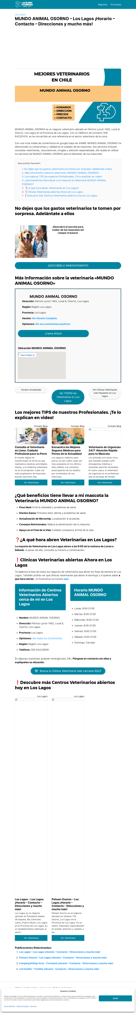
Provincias (116, 4)
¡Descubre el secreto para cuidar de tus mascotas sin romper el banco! (68, 229)
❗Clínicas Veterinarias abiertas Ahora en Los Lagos (52, 191)
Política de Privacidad (22, 1006)
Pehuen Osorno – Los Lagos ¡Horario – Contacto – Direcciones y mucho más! (63, 957)
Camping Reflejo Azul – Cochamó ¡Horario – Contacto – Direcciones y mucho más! (66, 963)
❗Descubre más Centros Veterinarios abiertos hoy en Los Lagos (59, 195)
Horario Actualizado (31, 389)
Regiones (102, 4)
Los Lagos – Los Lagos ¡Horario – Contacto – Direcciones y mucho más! (59, 952)
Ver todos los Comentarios (47, 638)
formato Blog (40, 426)
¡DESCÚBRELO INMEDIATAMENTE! (68, 265)
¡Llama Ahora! (53, 333)
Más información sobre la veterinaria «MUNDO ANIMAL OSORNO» (60, 172)
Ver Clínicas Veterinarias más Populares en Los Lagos (105, 392)
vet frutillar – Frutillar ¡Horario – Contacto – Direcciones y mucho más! (59, 969)
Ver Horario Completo (44, 318)
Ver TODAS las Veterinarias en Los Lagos (68, 397)
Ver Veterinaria (31, 482)
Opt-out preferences (9, 1006)
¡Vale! (115, 998)
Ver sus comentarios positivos (52, 324)
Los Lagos (20, 15)
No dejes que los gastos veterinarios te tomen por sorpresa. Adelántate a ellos (67, 169)
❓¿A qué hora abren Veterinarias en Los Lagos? (50, 188)
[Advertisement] (68, 48)
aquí (66, 579)
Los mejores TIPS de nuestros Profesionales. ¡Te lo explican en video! (62, 176)
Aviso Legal (33, 1006)
